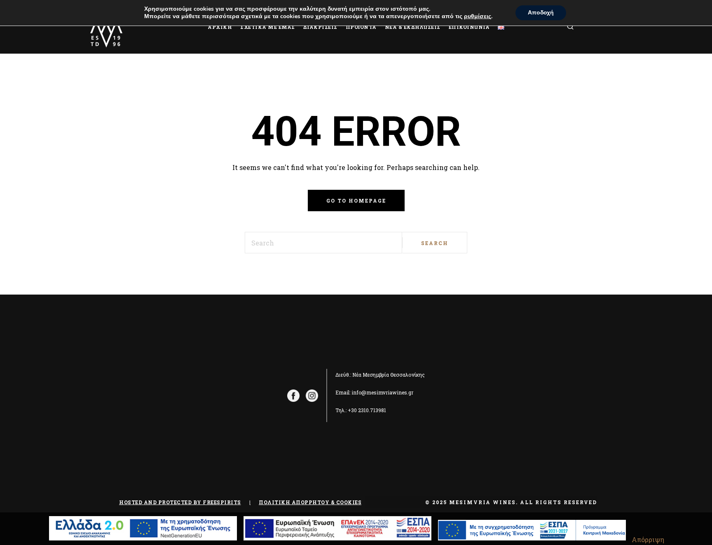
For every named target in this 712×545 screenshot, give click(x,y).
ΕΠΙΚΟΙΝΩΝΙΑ (469, 27)
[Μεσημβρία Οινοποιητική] (106, 26)
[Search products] (580, 27)
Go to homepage (356, 200)
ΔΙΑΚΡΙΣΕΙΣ (320, 27)
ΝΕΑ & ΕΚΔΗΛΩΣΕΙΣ (412, 27)
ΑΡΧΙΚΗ (220, 27)
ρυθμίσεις (477, 16)
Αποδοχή (541, 13)
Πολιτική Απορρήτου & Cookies (310, 502)
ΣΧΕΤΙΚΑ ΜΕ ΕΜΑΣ (267, 27)
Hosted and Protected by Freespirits (180, 502)
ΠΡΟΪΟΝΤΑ (361, 27)
